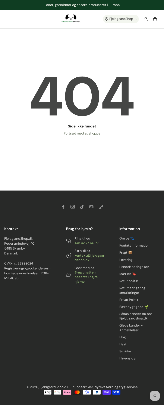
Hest (122, 344)
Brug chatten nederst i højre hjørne (86, 277)
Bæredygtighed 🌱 (133, 307)
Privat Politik (128, 300)
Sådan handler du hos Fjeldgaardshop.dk (135, 316)
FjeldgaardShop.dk (54, 387)
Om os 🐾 (126, 238)
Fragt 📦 (125, 253)
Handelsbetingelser (134, 267)
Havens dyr (128, 358)
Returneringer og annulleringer (132, 290)
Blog (122, 337)
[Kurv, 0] (155, 19)
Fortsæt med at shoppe (82, 133)
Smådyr (125, 351)
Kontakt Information (134, 246)
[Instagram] (72, 206)
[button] (6, 19)
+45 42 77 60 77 (87, 243)
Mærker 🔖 (127, 274)
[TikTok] (82, 206)
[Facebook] (63, 206)
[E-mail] (91, 206)
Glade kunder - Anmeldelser (131, 328)
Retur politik (128, 281)
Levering (126, 260)
